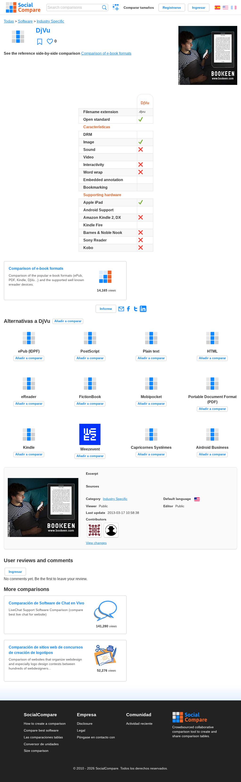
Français (234, 7)
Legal (81, 730)
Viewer (91, 506)
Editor (168, 506)
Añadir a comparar (67, 321)
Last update (95, 513)
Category (93, 499)
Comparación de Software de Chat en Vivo (46, 603)
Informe (106, 309)
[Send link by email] (121, 309)
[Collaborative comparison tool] (23, 7)
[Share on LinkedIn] (143, 309)
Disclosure (84, 723)
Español (217, 7)
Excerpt (92, 473)
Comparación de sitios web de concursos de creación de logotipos (46, 649)
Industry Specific (50, 21)
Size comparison (36, 751)
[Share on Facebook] (128, 309)
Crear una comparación (116, 8)
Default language (177, 499)
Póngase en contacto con (96, 737)
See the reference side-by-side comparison (42, 53)
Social (194, 717)
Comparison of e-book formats (106, 53)
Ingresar (198, 7)
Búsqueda (104, 7)
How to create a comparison (45, 723)
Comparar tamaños (139, 7)
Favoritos (39, 41)
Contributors (96, 519)
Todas (9, 21)
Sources (92, 486)
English (225, 7)
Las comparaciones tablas (43, 737)
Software (25, 21)
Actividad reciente (139, 723)
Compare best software (41, 730)
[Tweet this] (136, 309)
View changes (96, 543)
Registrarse (172, 7)
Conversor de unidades (41, 744)
